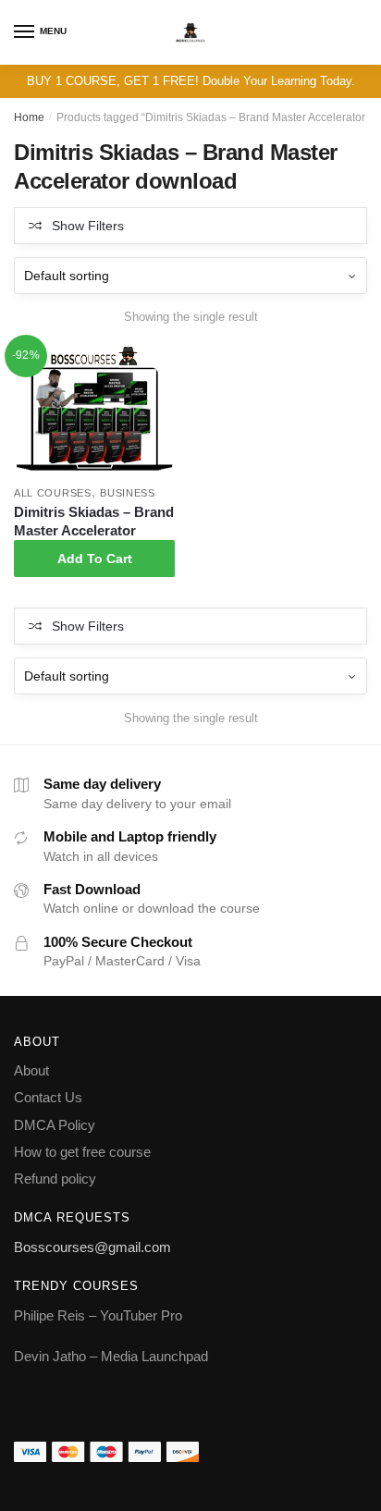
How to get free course (82, 1152)
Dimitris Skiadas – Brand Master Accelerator (94, 521)
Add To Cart (94, 558)
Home (29, 117)
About (31, 1070)
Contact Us (48, 1097)
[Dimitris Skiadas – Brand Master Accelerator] (94, 411)
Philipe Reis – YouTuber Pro (98, 1315)
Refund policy (55, 1178)
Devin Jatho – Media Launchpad (111, 1356)
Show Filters (88, 225)
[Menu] (25, 32)
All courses (53, 492)
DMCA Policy (54, 1125)
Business (127, 492)
